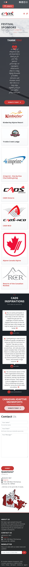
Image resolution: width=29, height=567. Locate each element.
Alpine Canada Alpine (12, 260)
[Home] (7, 13)
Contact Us (20, 565)
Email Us (5, 480)
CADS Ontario (8, 198)
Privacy (7, 565)
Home (15, 32)
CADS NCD (7, 226)
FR (5, 2)
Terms (3, 565)
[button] (24, 13)
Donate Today (13, 102)
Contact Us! (18, 30)
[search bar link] (27, 13)
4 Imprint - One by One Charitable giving (12, 177)
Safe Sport (13, 565)
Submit (7, 468)
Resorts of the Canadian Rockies (13, 285)
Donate (9, 6)
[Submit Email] (24, 552)
